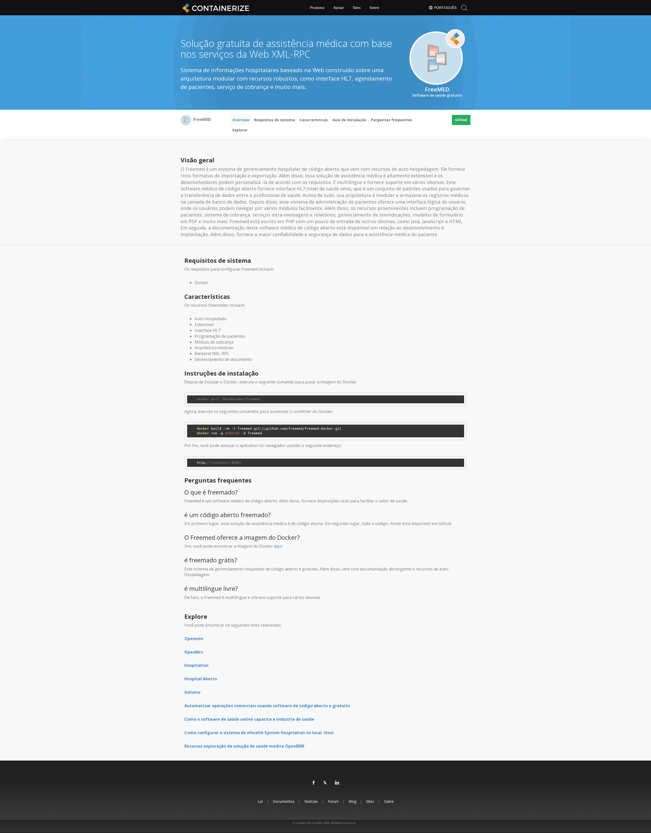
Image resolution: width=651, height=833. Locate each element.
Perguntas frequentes (391, 119)
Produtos (317, 8)
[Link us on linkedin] (337, 783)
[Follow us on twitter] (325, 783)
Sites (357, 8)
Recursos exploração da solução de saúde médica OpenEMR (244, 746)
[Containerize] (215, 7)
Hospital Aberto (200, 679)
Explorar (239, 130)
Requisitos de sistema (274, 119)
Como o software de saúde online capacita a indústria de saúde (249, 719)
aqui (278, 546)
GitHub (461, 119)
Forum (333, 801)
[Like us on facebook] (313, 783)
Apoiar (338, 8)
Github (444, 523)
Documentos (283, 801)
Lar (260, 801)
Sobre (374, 8)
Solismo (192, 692)
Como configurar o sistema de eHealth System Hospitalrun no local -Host (259, 732)
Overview (240, 119)
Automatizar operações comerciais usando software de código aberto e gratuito (267, 705)
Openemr (194, 638)
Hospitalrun (196, 665)
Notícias (311, 801)
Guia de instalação (349, 119)
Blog (352, 801)
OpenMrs (193, 652)
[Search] (464, 7)
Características (314, 119)
